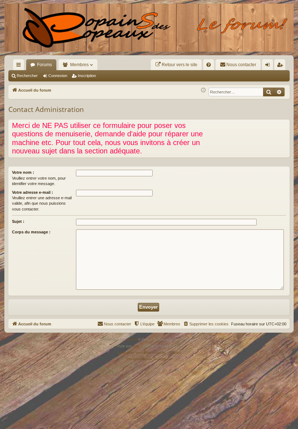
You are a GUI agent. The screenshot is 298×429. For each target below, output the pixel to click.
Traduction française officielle (141, 352)
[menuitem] (176, 64)
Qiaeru (175, 352)
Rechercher (27, 75)
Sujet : (18, 221)
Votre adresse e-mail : (32, 192)
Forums (44, 64)
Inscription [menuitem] (281, 66)
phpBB (132, 339)
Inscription (87, 75)
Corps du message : (31, 232)
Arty (136, 346)
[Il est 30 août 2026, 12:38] (203, 90)
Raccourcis (20, 66)
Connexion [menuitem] (269, 66)
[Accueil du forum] (149, 27)
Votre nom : (23, 172)
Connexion (57, 75)
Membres (79, 64)
